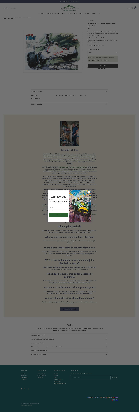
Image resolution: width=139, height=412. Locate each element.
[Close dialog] (89, 192)
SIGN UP (58, 215)
